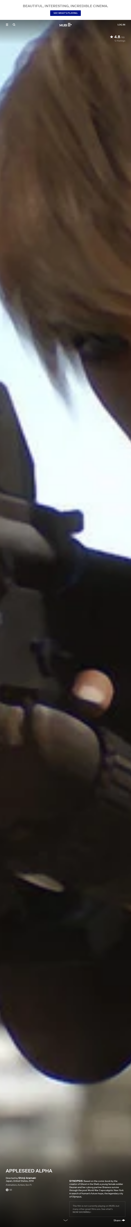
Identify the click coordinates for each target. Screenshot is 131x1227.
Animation (11, 1184)
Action (21, 1184)
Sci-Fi (29, 1184)
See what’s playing (65, 13)
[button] (7, 24)
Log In (121, 25)
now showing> (82, 1212)
